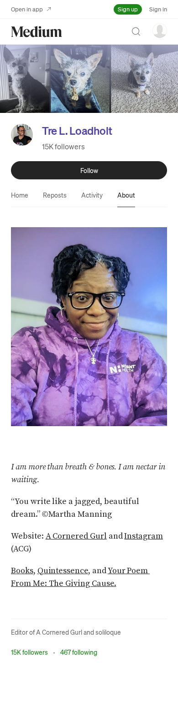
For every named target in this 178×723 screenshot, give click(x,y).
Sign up (128, 9)
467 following (78, 652)
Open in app (27, 9)
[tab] (19, 194)
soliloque (108, 632)
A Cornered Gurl (59, 632)
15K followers (63, 146)
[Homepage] (36, 31)
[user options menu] (159, 30)
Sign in (158, 9)
